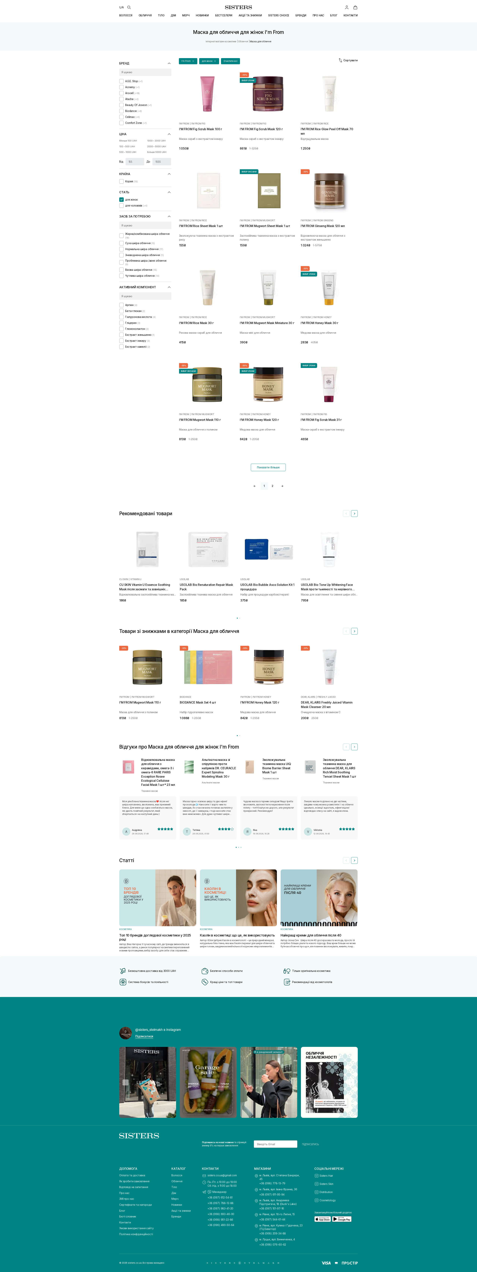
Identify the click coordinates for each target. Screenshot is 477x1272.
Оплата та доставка (132, 1175)
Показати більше (268, 467)
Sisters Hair (326, 1175)
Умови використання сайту (136, 1228)
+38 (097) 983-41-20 (220, 1208)
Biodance (185, 697)
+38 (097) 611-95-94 (272, 1194)
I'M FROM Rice (320, 123)
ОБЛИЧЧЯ (145, 15)
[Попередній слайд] (346, 513)
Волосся (176, 1175)
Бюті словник (127, 1216)
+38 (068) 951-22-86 (220, 1219)
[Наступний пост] (351, 1082)
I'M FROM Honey (322, 317)
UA (121, 7)
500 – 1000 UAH (127, 152)
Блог (122, 1210)
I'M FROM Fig (198, 123)
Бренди (176, 1216)
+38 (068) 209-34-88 (272, 1233)
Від (121, 161)
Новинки (176, 1204)
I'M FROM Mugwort (263, 220)
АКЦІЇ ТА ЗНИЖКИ (250, 15)
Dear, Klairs (308, 697)
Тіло (174, 1187)
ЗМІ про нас (126, 1198)
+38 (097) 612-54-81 (220, 1197)
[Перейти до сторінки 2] (239, 618)
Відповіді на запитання (133, 1187)
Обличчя (176, 1181)
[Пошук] (129, 7)
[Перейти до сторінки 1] (237, 618)
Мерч (174, 1198)
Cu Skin (123, 579)
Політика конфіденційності (136, 1234)
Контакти (125, 1222)
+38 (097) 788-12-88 (220, 1203)
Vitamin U (135, 579)
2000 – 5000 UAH (156, 146)
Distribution (326, 1192)
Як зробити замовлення (134, 1181)
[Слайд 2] (238, 847)
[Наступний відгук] (354, 747)
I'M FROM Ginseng (323, 220)
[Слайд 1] (236, 847)
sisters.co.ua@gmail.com (222, 1175)
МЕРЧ (185, 15)
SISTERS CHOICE (278, 15)
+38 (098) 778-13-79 (272, 1183)
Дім (173, 1193)
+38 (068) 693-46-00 (221, 1214)
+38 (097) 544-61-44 (272, 1219)
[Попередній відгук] (346, 747)
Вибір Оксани (249, 172)
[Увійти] (346, 7)
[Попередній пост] (126, 1082)
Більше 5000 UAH (156, 152)
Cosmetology (328, 1200)
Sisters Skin (326, 1183)
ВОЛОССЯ (125, 15)
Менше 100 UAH (128, 140)
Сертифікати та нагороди (135, 1204)
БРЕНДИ (301, 15)
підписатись (310, 1144)
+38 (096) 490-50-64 (221, 1225)
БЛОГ (333, 15)
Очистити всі (230, 61)
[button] (188, 61)
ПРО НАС (318, 15)
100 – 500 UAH (127, 146)
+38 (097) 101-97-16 (271, 1208)
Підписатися (144, 1036)
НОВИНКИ (202, 15)
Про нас (124, 1193)
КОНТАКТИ (351, 15)
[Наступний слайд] (354, 513)
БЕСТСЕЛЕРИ (224, 15)
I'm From (184, 123)
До (148, 161)
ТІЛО (161, 15)
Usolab (184, 579)
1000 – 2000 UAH (156, 140)
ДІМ (173, 15)
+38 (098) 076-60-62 (272, 1244)
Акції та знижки (181, 1210)
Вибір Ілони (248, 80)
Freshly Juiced (327, 697)
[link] (355, 7)
